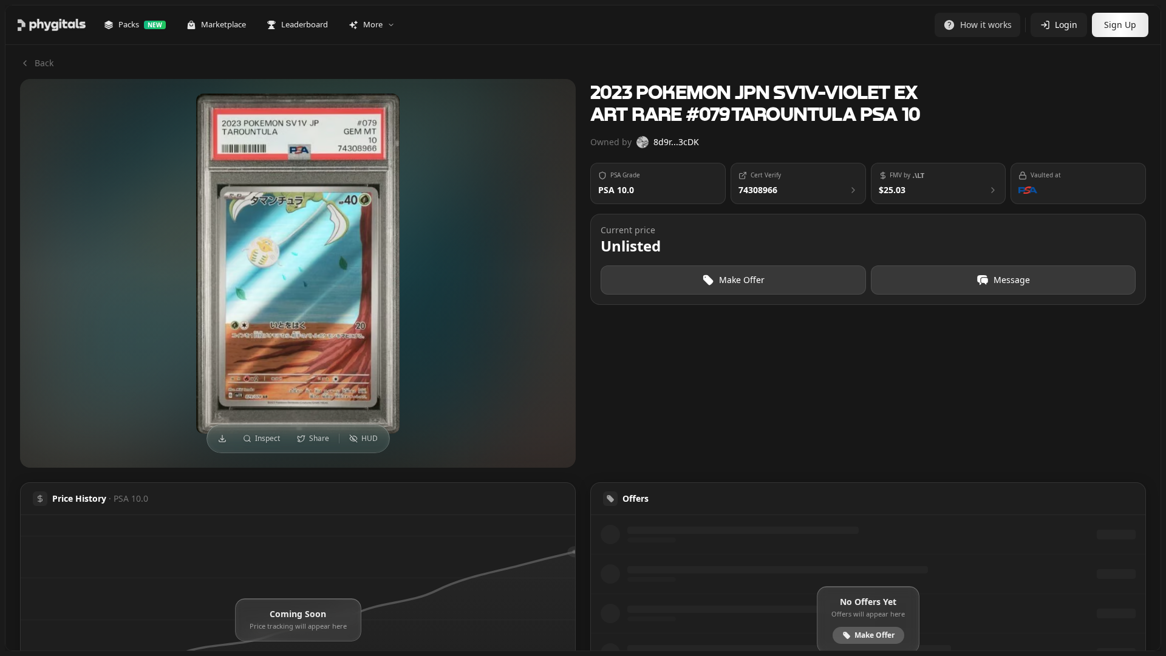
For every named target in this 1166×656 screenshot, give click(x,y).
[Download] (222, 438)
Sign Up (1120, 24)
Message (1012, 279)
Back (44, 63)
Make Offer (742, 279)
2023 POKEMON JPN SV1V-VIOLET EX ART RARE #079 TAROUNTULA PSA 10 (755, 104)
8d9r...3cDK (676, 142)
